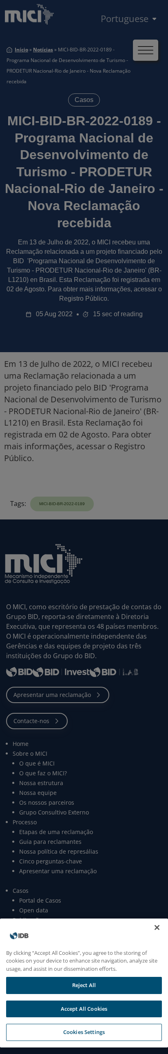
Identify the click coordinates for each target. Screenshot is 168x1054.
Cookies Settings (84, 1032)
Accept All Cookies (84, 1008)
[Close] (157, 927)
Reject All (84, 985)
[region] (84, 983)
